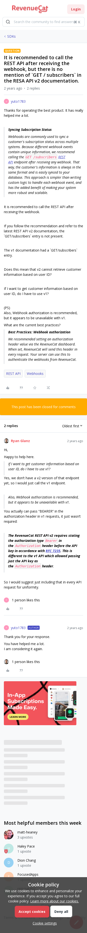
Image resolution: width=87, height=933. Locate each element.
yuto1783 (18, 101)
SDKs (11, 36)
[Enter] (8, 22)
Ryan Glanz (20, 440)
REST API (13, 373)
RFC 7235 (53, 550)
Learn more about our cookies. (54, 901)
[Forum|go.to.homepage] (30, 9)
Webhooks (35, 373)
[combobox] (43, 22)
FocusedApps (27, 874)
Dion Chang (26, 860)
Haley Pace (26, 846)
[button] (5, 10)
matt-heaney (27, 832)
